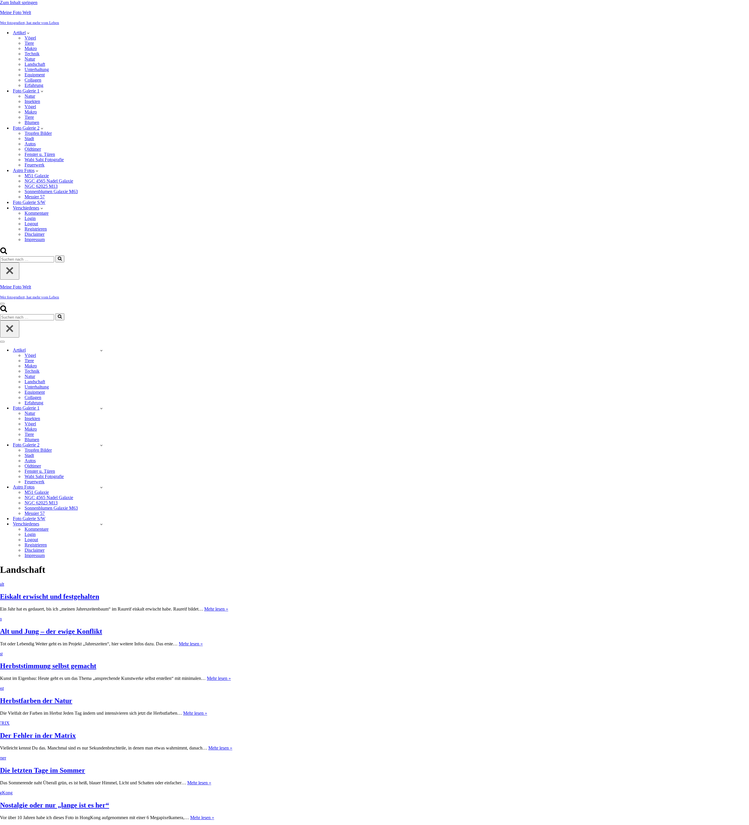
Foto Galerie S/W (29, 202)
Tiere (29, 43)
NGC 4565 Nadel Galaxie (49, 180)
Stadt (29, 138)
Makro (31, 48)
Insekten (32, 101)
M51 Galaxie (37, 175)
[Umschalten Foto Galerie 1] (101, 408)
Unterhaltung (37, 69)
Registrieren (36, 228)
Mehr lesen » (216, 608)
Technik (32, 53)
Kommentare (37, 213)
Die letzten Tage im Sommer (42, 770)
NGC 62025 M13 (41, 186)
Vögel (30, 37)
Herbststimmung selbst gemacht (48, 666)
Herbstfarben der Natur (36, 700)
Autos (30, 143)
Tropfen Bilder (38, 133)
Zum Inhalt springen (18, 2)
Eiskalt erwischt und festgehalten (49, 596)
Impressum (35, 239)
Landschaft (35, 64)
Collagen (33, 80)
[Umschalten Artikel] (101, 350)
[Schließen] (9, 271)
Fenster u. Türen (40, 154)
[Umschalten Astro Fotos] (101, 487)
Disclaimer (34, 234)
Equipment (35, 74)
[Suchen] (3, 252)
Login (30, 218)
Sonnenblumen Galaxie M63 (51, 191)
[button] (28, 32)
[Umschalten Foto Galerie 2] (101, 445)
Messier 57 (35, 196)
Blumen (32, 122)
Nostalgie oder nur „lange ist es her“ (54, 805)
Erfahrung (34, 85)
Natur (30, 58)
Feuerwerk (34, 164)
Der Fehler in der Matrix (38, 735)
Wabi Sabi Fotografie (44, 159)
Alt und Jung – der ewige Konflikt (51, 631)
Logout (31, 223)
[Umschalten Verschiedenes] (101, 524)
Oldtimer (33, 149)
